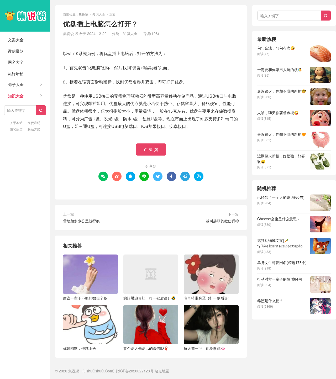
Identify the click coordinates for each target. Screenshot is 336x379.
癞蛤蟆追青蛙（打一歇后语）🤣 (149, 298)
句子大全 (16, 84)
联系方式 (34, 129)
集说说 (25, 16)
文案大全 (16, 39)
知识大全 (16, 96)
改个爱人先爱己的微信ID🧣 (145, 348)
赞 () (151, 149)
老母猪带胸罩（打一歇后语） (208, 298)
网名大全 (16, 62)
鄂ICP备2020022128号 (135, 370)
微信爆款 (16, 51)
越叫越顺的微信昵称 (222, 220)
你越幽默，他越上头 (79, 348)
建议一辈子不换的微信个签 (85, 298)
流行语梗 (16, 73)
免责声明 (34, 122)
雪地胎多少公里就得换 (81, 220)
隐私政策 (16, 129)
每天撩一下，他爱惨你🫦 (204, 348)
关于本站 (16, 122)
